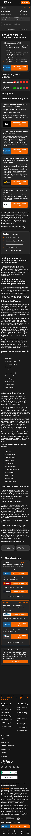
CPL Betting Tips (6, 723)
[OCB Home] (7, 2)
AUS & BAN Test (23, 602)
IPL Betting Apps (22, 727)
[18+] (2, 819)
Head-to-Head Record (12, 238)
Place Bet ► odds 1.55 (19, 205)
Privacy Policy (6, 749)
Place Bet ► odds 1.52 (20, 574)
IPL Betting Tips (6, 709)
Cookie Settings (9, 777)
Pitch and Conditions (12, 247)
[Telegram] (10, 767)
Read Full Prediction (15, 596)
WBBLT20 (27, 8)
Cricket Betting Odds (22, 719)
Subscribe (15, 662)
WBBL (22, 696)
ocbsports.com (5, 788)
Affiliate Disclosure (7, 746)
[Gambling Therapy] (10, 819)
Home (2, 696)
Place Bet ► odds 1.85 (19, 67)
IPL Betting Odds (22, 731)
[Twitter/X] (6, 767)
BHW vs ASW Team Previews (14, 244)
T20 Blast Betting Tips (7, 727)
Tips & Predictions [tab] (9, 29)
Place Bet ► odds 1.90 (19, 636)
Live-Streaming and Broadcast (15, 241)
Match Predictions (12, 696)
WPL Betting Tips (7, 712)
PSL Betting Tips (6, 716)
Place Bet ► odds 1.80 (19, 151)
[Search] (19, 2)
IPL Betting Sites (22, 724)
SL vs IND (25, 3)
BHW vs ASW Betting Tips (13, 250)
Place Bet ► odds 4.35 (19, 124)
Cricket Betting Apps (22, 714)
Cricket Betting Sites (22, 708)
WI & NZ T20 (24, 562)
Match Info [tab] (23, 29)
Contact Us (5, 742)
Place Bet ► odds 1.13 (19, 614)
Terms (3, 753)
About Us (4, 739)
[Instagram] (18, 767)
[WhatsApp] (2, 767)
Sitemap (4, 756)
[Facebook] (14, 767)
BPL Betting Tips (6, 719)
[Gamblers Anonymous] (18, 819)
